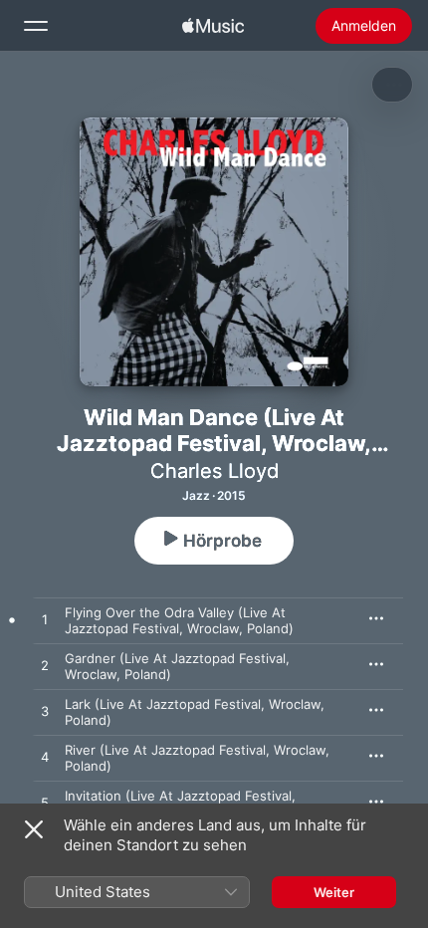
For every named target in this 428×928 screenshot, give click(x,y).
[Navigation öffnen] (36, 26)
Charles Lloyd (214, 471)
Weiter (334, 892)
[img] (213, 26)
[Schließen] (34, 829)
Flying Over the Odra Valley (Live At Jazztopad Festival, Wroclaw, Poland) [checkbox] (179, 620)
